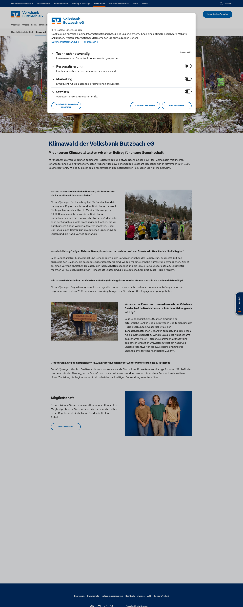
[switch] (188, 66)
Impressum (90, 41)
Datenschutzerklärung (64, 41)
